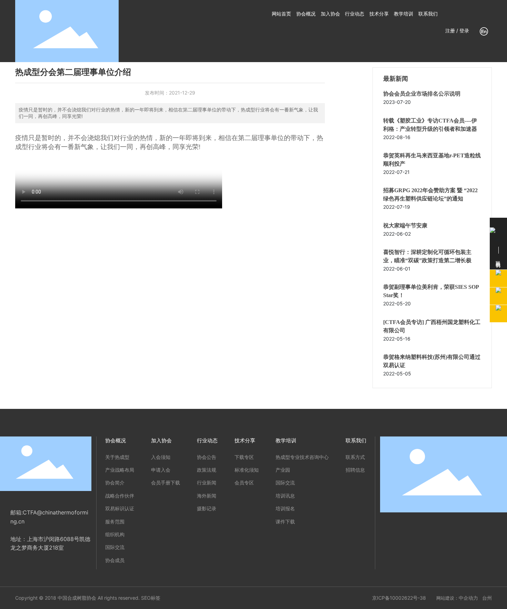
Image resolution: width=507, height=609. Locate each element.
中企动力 (468, 598)
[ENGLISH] (484, 30)
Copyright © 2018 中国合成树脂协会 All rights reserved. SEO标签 (87, 598)
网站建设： (447, 598)
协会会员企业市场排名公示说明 (421, 94)
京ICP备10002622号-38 (399, 598)
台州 (487, 598)
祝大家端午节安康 (405, 225)
